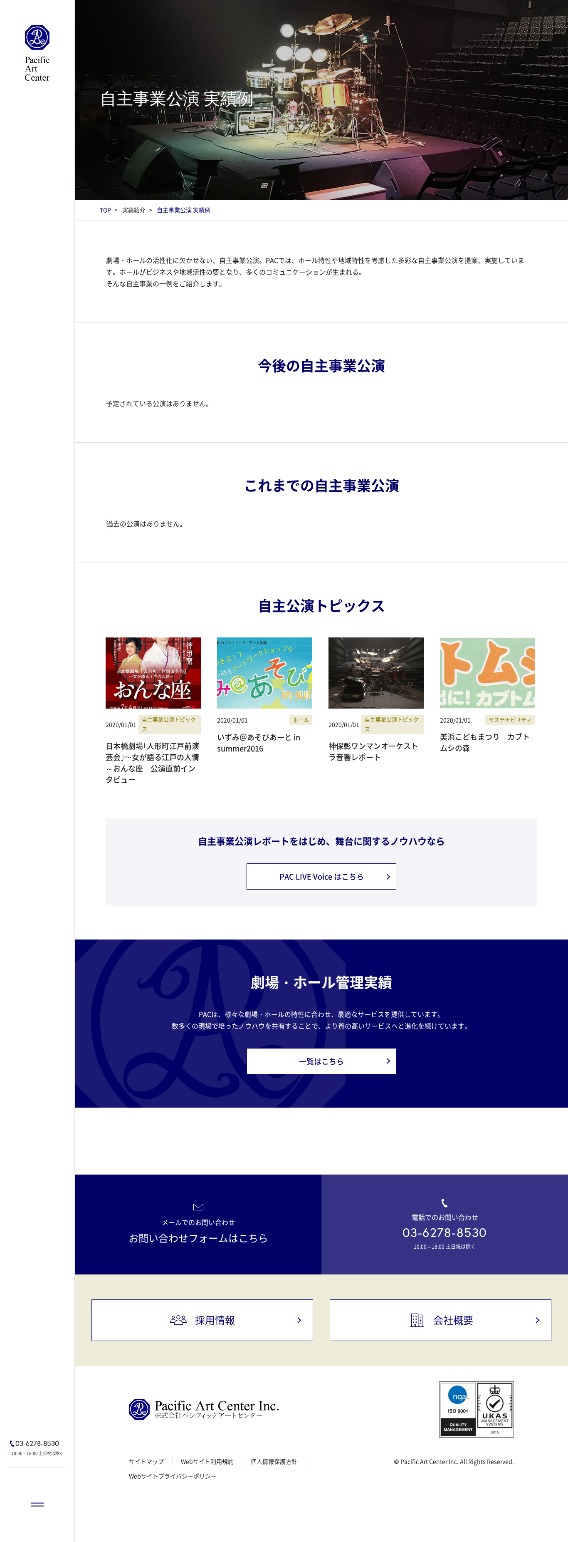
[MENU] (37, 1504)
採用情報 (215, 1319)
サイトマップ (146, 1461)
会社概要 (453, 1319)
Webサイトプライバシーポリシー (173, 1476)
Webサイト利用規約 (207, 1461)
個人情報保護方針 (274, 1461)
